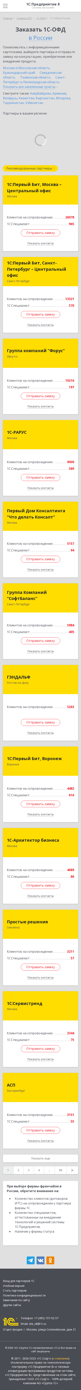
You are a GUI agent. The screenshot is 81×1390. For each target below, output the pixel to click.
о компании (60, 1358)
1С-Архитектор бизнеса (33, 840)
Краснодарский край (19, 72)
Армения (59, 93)
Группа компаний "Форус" (36, 350)
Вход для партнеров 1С (18, 1281)
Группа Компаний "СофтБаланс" (27, 595)
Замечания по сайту (16, 1300)
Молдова (63, 98)
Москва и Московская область (26, 68)
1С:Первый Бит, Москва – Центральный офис (34, 187)
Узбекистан (34, 103)
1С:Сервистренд (24, 1003)
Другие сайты (12, 1305)
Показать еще (40, 1158)
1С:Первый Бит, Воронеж (34, 758)
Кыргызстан (45, 98)
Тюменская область (35, 77)
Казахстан (26, 98)
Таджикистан (13, 103)
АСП (11, 1085)
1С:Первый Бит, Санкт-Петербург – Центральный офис (36, 269)
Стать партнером (15, 1290)
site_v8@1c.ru (37, 1324)
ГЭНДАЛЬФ (18, 677)
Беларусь (10, 98)
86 (60, 1170)
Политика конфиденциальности (24, 1295)
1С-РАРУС (17, 432)
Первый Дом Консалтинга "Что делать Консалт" (36, 514)
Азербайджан (40, 93)
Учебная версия (13, 1286)
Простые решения (27, 922)
